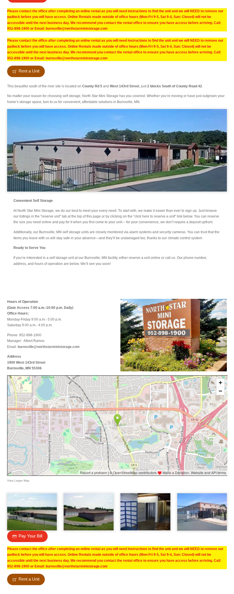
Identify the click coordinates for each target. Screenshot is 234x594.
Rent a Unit (29, 71)
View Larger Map (18, 480)
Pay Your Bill (30, 536)
